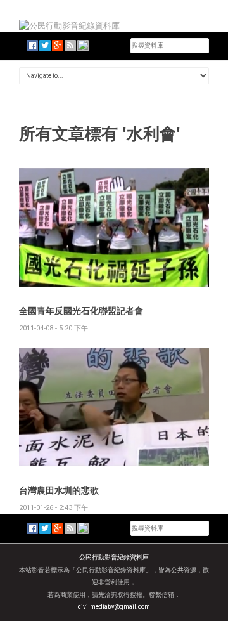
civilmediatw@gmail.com (114, 606)
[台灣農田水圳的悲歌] (114, 406)
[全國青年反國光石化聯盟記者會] (114, 227)
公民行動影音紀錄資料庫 (114, 557)
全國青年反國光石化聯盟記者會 (81, 310)
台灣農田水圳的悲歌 (59, 490)
